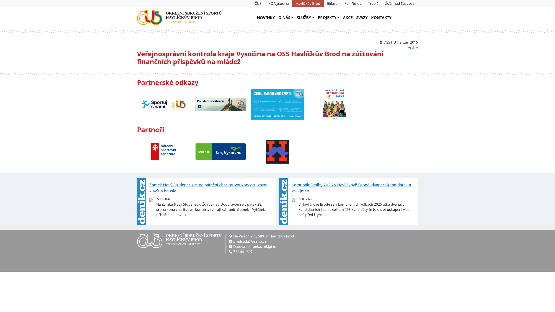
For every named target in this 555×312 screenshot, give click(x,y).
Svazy (362, 17)
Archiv (413, 47)
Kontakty (381, 17)
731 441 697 (243, 251)
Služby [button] (304, 17)
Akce (348, 17)
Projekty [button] (327, 17)
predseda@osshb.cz (249, 241)
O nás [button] (284, 17)
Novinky (266, 17)
